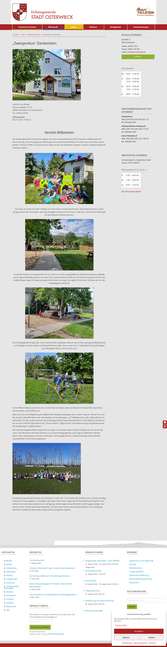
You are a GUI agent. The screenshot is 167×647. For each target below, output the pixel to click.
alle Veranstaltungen (94, 610)
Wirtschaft (53, 27)
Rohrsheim (11, 595)
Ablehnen (126, 637)
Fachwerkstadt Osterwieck (11, 587)
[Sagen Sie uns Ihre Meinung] (165, 422)
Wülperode (11, 606)
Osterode (10, 582)
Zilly (8, 610)
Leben (73, 27)
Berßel (9, 560)
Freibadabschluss (92, 590)
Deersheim (11, 571)
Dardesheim (11, 568)
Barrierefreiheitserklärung (140, 579)
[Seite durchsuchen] (165, 426)
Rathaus (93, 27)
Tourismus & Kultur (27, 27)
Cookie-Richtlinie (127, 643)
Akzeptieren (138, 631)
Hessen (9, 575)
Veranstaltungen (141, 27)
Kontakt (138, 57)
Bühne (9, 564)
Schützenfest (90, 580)
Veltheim (10, 603)
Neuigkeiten (115, 27)
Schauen (10, 599)
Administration (135, 568)
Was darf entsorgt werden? (131, 192)
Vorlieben (151, 637)
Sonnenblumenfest (93, 570)
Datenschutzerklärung (140, 643)
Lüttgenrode (11, 579)
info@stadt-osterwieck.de (136, 52)
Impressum (152, 643)
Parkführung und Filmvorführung (99, 600)
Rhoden (9, 592)
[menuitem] (27, 27)
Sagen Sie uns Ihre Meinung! (141, 560)
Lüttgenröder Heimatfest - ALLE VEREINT (102, 560)
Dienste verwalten (121, 625)
